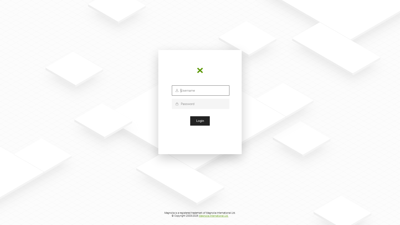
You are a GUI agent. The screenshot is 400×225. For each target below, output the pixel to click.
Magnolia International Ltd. (214, 215)
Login (200, 121)
